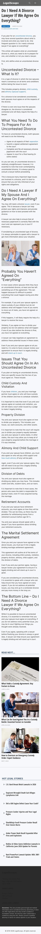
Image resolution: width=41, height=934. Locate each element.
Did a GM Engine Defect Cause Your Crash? (22, 803)
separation (34, 141)
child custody (32, 89)
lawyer (27, 204)
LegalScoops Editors (10, 29)
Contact (5, 898)
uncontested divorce (23, 36)
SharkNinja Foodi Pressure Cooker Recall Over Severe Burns (21, 823)
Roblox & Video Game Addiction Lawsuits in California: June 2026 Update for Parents (23, 845)
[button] (29, 3)
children (14, 392)
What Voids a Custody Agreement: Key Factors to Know (17, 684)
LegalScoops (11, 3)
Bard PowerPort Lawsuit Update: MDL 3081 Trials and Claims (22, 855)
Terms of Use (7, 896)
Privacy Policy (7, 893)
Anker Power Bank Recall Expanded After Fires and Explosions (22, 834)
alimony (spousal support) (15, 92)
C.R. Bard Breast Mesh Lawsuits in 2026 (21, 784)
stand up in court (15, 353)
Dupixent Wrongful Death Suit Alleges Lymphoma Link (20, 793)
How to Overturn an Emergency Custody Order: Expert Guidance (17, 756)
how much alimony (8, 458)
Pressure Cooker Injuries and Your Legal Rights (21, 812)
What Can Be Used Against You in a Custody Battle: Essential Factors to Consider (19, 720)
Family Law (5, 26)
